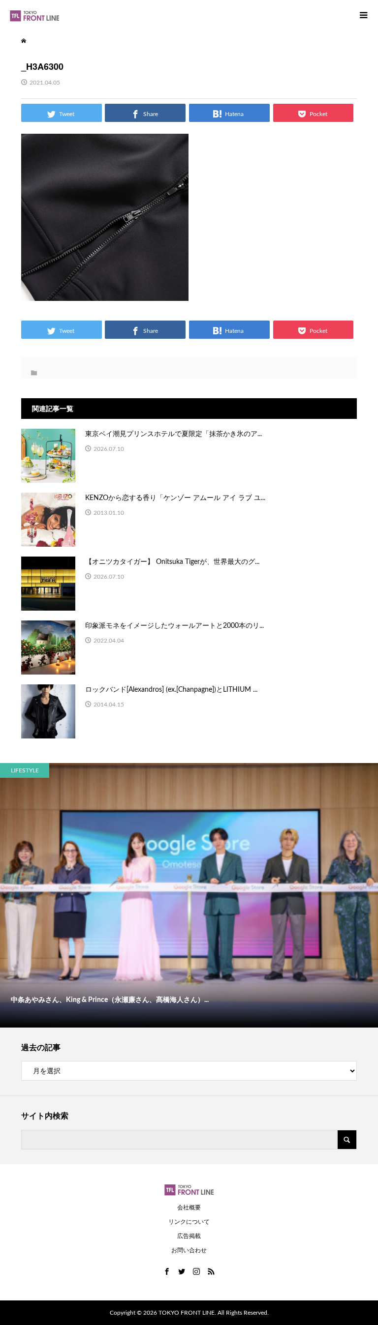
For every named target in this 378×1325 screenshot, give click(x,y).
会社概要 (189, 1207)
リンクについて (189, 1222)
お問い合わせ (189, 1250)
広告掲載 (189, 1236)
